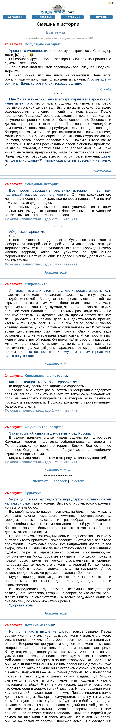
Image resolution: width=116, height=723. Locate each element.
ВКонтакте (40, 481)
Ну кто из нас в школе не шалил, (39, 631)
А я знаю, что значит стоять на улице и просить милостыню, (58, 291)
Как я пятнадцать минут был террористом (43, 382)
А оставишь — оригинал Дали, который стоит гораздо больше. (58, 81)
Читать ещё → (58, 272)
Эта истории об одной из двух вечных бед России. (50, 433)
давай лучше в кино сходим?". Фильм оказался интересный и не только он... (58, 160)
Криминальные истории (46, 376)
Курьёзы (32, 493)
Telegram (77, 481)
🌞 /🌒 (111, 3)
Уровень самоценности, (28, 51)
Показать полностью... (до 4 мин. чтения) (41, 264)
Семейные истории (41, 184)
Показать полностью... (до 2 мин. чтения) (41, 219)
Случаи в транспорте (43, 427)
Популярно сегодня (42, 44)
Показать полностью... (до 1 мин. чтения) (41, 410)
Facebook (60, 481)
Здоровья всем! (22, 605)
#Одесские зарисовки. (27, 232)
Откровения (35, 284)
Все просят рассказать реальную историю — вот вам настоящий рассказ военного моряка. (58, 192)
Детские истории (39, 625)
